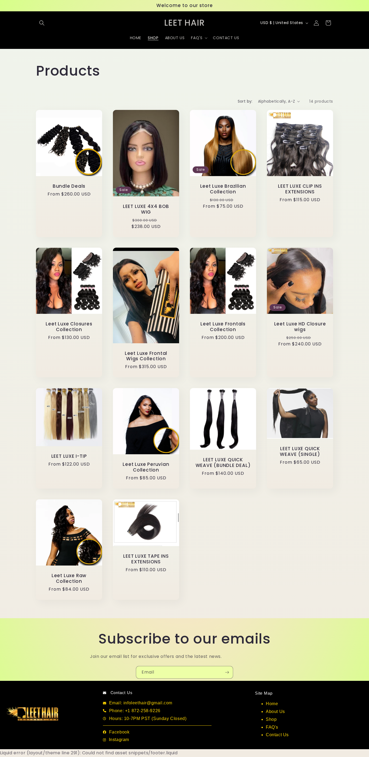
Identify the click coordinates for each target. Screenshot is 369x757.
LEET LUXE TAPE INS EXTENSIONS (146, 559)
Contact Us (277, 734)
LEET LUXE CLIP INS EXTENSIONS (300, 189)
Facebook (119, 732)
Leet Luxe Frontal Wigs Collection (146, 356)
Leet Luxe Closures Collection (69, 326)
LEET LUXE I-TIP (69, 456)
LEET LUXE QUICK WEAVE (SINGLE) (300, 451)
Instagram (119, 739)
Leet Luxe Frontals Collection (223, 326)
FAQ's (272, 727)
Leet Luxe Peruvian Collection (146, 467)
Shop (271, 719)
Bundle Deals (69, 186)
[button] (42, 23)
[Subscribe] (227, 672)
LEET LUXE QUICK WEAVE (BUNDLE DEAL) (223, 463)
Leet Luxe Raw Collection (69, 578)
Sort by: (245, 101)
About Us (275, 711)
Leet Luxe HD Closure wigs (300, 326)
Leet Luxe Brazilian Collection (223, 189)
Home (272, 703)
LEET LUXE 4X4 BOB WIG (146, 209)
